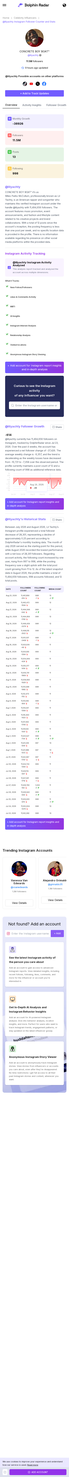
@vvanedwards (19, 887)
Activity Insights (31, 105)
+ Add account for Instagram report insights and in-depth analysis (34, 367)
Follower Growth (56, 105)
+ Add (57, 933)
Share (59, 427)
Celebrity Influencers (25, 17)
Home (6, 17)
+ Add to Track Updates (34, 93)
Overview (11, 104)
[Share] (5, 1472)
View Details (19, 902)
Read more (32, 1465)
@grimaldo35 (55, 884)
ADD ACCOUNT (39, 1472)
